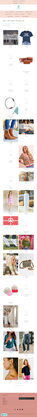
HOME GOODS (17, 16)
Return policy (4, 404)
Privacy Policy (5, 400)
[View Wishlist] (17, 3)
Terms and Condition (6, 401)
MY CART (20, 3)
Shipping (4, 402)
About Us (4, 398)
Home (16, 18)
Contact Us (4, 399)
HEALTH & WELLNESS (25, 16)
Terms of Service (5, 403)
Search (4, 397)
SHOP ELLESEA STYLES (19, 11)
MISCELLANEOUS (10, 16)
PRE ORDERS (16, 14)
